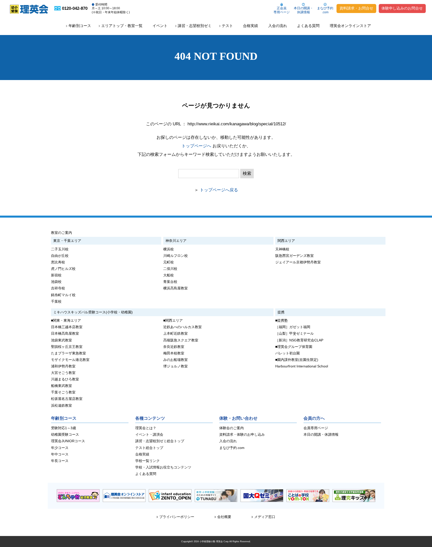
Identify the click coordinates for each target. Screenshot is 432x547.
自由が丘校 (59, 256)
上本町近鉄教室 (175, 333)
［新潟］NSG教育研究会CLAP (299, 340)
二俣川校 (170, 269)
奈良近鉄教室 (173, 347)
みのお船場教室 (175, 360)
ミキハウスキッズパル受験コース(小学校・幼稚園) (93, 312)
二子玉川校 (59, 249)
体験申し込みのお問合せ (402, 8)
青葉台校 (170, 282)
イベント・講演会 (149, 434)
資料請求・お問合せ (356, 8)
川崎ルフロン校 (175, 256)
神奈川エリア (176, 241)
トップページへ (196, 146)
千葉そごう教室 (63, 392)
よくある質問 (308, 26)
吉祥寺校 (58, 288)
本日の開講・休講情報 (303, 10)
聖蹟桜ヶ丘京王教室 (66, 347)
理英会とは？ (145, 428)
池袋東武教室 (61, 340)
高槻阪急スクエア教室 (180, 340)
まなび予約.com (231, 448)
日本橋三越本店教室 (66, 327)
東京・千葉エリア (67, 241)
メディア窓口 (264, 517)
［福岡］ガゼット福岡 (292, 327)
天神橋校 (282, 249)
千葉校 (56, 301)
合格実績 (250, 26)
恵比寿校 (58, 262)
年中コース (59, 454)
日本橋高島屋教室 (65, 333)
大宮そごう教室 (63, 373)
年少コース (59, 448)
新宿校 (56, 275)
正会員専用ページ (282, 10)
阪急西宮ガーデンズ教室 (294, 256)
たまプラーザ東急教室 (68, 353)
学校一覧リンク (147, 461)
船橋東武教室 (61, 386)
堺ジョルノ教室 (175, 366)
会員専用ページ (316, 428)
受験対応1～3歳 (63, 428)
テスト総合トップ (149, 448)
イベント (160, 26)
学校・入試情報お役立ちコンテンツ (163, 467)
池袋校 (56, 282)
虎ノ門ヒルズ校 (63, 269)
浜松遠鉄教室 (61, 405)
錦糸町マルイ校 (63, 295)
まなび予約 (325, 10)
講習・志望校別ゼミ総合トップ (159, 441)
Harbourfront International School (301, 366)
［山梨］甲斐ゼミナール (294, 333)
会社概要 (224, 517)
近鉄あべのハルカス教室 (182, 327)
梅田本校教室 (173, 353)
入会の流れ (277, 26)
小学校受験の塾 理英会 (211, 541)
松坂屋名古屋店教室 (66, 399)
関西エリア (286, 241)
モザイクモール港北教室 (70, 360)
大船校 (168, 275)
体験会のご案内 (231, 428)
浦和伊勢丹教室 (63, 366)
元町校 (168, 262)
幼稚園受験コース (65, 434)
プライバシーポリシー (176, 517)
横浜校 (168, 249)
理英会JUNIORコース (68, 441)
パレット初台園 (287, 353)
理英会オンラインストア (350, 26)
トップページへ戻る (219, 190)
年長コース (59, 461)
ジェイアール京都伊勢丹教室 (298, 262)
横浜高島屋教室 (175, 288)
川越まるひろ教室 (65, 379)
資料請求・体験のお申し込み (242, 434)
